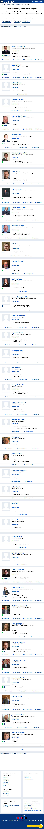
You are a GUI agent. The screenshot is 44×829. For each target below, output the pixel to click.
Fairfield (4, 785)
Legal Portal (11, 820)
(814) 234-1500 (15, 719)
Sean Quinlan (16, 134)
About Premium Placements (30, 808)
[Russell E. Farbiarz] (6, 573)
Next (22, 749)
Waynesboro (5, 779)
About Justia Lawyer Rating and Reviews (33, 810)
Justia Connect (5, 820)
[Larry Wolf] (6, 506)
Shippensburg (5, 780)
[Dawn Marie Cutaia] (6, 681)
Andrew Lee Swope (18, 350)
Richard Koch (16, 437)
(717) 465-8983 (15, 301)
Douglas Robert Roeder (19, 470)
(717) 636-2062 (15, 248)
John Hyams (16, 171)
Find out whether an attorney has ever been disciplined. (11, 806)
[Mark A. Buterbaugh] (6, 50)
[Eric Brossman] (6, 371)
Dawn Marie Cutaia (18, 678)
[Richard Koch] (6, 440)
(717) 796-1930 (15, 284)
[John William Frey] (6, 103)
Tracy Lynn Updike (18, 624)
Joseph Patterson (17, 536)
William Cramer (17, 83)
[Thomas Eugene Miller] (6, 156)
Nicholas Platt (16, 65)
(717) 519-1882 (15, 441)
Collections (27, 775)
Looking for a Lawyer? (33, 826)
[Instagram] (21, 818)
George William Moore (19, 385)
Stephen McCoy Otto (18, 732)
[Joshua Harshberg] (6, 556)
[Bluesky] (24, 818)
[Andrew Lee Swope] (6, 353)
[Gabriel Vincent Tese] (6, 211)
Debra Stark (16, 487)
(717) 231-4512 (15, 354)
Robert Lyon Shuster (18, 315)
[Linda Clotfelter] (6, 282)
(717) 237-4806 (15, 319)
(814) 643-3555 (15, 524)
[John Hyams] (6, 174)
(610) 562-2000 (15, 574)
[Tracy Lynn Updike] (6, 627)
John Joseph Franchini (19, 402)
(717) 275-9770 (15, 193)
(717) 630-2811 (15, 157)
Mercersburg (5, 783)
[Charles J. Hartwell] (6, 264)
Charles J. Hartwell (18, 261)
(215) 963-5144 (15, 424)
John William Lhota (18, 715)
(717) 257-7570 (15, 371)
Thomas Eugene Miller (19, 153)
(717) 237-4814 (15, 491)
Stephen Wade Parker (19, 116)
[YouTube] (18, 818)
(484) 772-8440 (15, 737)
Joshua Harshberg (18, 553)
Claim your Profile (28, 807)
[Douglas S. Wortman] (6, 663)
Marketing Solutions (38, 820)
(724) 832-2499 (15, 591)
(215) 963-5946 (15, 406)
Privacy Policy (31, 820)
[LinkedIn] (16, 818)
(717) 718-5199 (15, 682)
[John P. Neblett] (6, 457)
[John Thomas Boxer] (6, 423)
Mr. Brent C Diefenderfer (20, 606)
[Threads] (22, 818)
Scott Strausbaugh (18, 225)
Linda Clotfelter (17, 279)
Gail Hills (15, 243)
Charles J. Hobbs (17, 696)
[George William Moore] (6, 388)
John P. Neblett (17, 453)
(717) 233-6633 (15, 541)
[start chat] (41, 826)
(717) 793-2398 (15, 700)
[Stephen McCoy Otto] (6, 736)
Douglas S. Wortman (18, 660)
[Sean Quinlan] (6, 138)
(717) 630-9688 (15, 337)
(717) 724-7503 (15, 138)
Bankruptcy (12, 4)
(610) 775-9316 (15, 646)
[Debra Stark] (6, 490)
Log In (36, 1)
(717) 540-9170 (15, 628)
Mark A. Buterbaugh (18, 47)
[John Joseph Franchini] (6, 405)
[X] (26, 818)
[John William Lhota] (6, 718)
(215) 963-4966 (15, 389)
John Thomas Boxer (18, 420)
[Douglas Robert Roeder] (6, 473)
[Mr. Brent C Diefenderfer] (6, 609)
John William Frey (17, 99)
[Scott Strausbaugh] (6, 229)
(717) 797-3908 (15, 230)
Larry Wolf (15, 503)
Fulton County (6, 793)
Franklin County (6, 791)
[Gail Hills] (6, 246)
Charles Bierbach (17, 520)
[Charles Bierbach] (6, 523)
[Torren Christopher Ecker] (6, 300)
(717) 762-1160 (15, 104)
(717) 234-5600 (15, 120)
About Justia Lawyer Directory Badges (32, 804)
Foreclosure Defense (29, 779)
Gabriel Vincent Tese (18, 208)
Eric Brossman (16, 367)
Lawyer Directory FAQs (29, 805)
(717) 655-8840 (15, 212)
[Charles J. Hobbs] (6, 699)
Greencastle (5, 777)
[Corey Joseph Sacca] (6, 591)
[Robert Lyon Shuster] (6, 318)
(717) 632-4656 (15, 69)
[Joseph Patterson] (6, 540)
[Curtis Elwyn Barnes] (6, 645)
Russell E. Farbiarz (18, 570)
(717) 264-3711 (15, 87)
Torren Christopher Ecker (20, 297)
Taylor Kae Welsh (17, 333)
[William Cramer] (6, 86)
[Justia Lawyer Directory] (9, 2)
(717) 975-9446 (15, 265)
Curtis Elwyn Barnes (18, 642)
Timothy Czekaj (17, 189)
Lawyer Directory (7, 4)
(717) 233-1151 (15, 474)
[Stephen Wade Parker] (6, 119)
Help (19, 820)
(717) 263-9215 (15, 51)
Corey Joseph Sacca (18, 587)
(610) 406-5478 (15, 664)
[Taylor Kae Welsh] (6, 336)
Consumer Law (28, 777)
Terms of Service (24, 820)
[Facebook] (19, 818)
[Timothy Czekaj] (6, 192)
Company (16, 820)
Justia (2, 4)
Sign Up (41, 1)
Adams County (6, 795)
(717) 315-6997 (15, 557)
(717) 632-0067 (15, 507)
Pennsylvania (17, 4)
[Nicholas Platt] (6, 68)
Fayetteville (5, 782)
